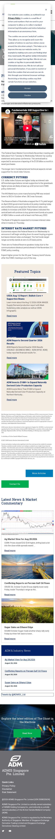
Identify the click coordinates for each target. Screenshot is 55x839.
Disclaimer (7, 789)
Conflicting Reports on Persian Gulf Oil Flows (27, 583)
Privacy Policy (8, 786)
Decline (27, 95)
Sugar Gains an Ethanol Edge (18, 627)
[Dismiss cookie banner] (46, 9)
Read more (12, 316)
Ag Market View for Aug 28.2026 (20, 539)
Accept (27, 88)
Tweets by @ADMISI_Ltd (13, 694)
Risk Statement (9, 792)
